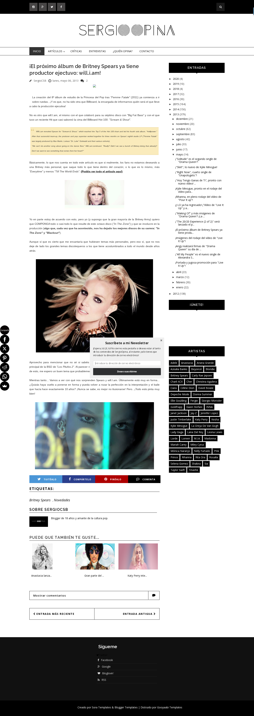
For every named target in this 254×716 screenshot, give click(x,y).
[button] (127, 343)
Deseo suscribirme (127, 371)
